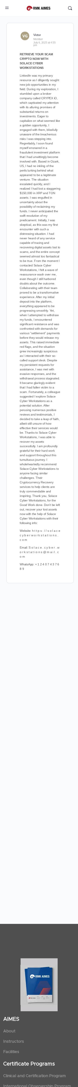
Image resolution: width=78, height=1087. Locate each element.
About (9, 1031)
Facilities (11, 1052)
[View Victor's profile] (25, 36)
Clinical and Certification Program (34, 1076)
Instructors (13, 1042)
